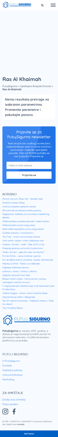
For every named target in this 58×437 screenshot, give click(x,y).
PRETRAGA (29, 434)
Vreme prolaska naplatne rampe (19, 206)
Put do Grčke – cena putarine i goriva (21, 256)
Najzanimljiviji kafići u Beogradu (18, 297)
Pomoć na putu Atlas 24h (15, 198)
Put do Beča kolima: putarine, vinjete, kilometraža (27, 259)
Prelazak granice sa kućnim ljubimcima (22, 248)
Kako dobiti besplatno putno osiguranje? (23, 229)
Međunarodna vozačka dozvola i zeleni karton (25, 221)
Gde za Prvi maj (36, 244)
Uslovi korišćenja (12, 374)
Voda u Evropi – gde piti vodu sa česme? (23, 252)
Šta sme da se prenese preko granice (21, 210)
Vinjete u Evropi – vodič (14, 244)
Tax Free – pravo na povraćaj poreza (21, 236)
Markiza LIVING (10, 263)
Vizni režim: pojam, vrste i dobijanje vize (23, 240)
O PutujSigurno (11, 360)
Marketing (8, 379)
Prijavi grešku (10, 404)
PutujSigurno (10, 86)
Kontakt (7, 365)
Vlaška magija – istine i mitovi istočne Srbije (25, 293)
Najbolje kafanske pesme (15, 267)
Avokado (20, 424)
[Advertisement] (29, 40)
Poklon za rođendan (30, 263)
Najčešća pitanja (12, 370)
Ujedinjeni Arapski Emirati (35, 86)
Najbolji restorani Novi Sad (16, 275)
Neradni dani (36, 198)
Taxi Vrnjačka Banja (12, 307)
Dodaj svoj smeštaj (13, 399)
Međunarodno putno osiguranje (18, 225)
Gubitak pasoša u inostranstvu (18, 232)
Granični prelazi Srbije (13, 202)
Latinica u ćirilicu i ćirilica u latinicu (19, 271)
